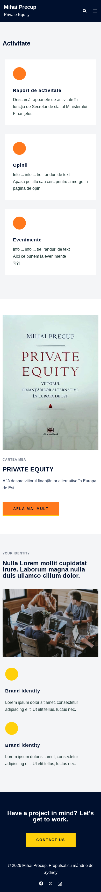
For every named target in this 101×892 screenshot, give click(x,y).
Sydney (50, 872)
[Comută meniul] (95, 11)
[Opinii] (19, 148)
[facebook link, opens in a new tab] (41, 883)
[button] (84, 11)
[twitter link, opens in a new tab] (50, 883)
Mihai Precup (20, 7)
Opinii (20, 165)
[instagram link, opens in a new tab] (60, 883)
